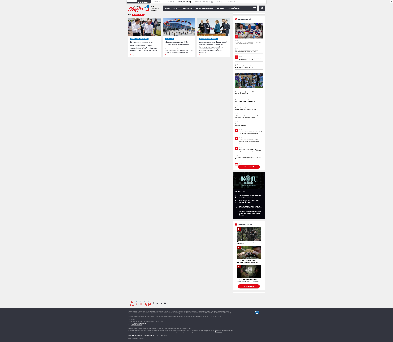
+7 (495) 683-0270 (136, 325)
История (220, 8)
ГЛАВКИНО (231, 2)
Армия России (171, 8)
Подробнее (218, 332)
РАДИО (170, 2)
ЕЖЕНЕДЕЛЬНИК (183, 2)
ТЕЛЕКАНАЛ (158, 2)
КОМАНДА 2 (220, 2)
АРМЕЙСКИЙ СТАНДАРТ (202, 2)
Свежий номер (235, 8)
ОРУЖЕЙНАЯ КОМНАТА (204, 8)
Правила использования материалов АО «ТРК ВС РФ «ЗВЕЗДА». (147, 335)
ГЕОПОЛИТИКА (186, 8)
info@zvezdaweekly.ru (139, 323)
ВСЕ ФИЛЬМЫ (249, 286)
